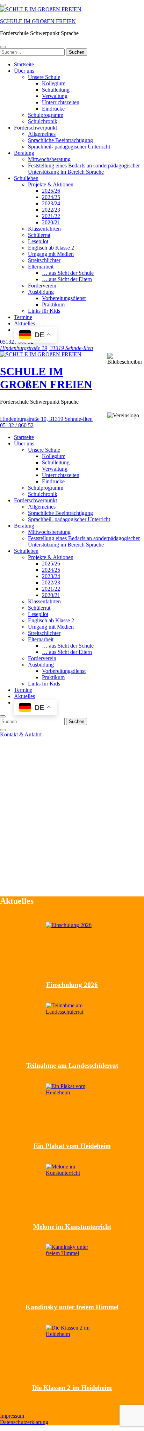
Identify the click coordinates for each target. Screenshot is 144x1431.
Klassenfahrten (44, 229)
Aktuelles (24, 323)
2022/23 (51, 210)
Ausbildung (41, 292)
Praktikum (53, 304)
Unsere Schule (44, 77)
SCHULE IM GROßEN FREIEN (38, 21)
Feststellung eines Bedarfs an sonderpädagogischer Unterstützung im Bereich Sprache (84, 169)
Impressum (12, 1416)
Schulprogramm (45, 115)
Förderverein (42, 286)
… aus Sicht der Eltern (67, 279)
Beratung (24, 153)
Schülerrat (39, 235)
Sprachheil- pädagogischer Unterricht (69, 147)
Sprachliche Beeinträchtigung (60, 140)
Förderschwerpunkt (35, 128)
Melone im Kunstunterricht (72, 1226)
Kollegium (53, 83)
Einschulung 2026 (72, 984)
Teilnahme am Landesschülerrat (72, 1065)
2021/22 (51, 216)
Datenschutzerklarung (24, 1422)
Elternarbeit (40, 267)
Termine (23, 317)
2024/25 (51, 197)
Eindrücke (53, 109)
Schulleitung (56, 90)
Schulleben (26, 178)
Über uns (24, 71)
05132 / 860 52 (17, 425)
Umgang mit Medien (51, 254)
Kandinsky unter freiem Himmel (72, 1307)
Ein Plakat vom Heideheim (72, 1146)
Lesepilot (38, 241)
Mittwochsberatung (49, 159)
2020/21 (51, 222)
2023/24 (51, 203)
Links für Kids (44, 311)
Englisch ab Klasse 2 (51, 248)
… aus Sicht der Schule (68, 273)
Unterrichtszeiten (60, 102)
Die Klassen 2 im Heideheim (72, 1387)
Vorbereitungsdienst (64, 298)
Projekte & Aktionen (50, 184)
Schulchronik (42, 121)
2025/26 (51, 191)
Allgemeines (42, 134)
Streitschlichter (44, 260)
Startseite (24, 64)
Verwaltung (54, 96)
